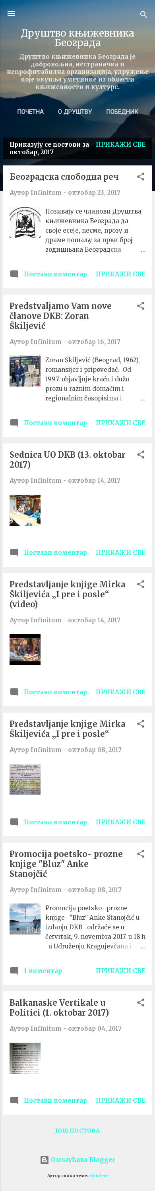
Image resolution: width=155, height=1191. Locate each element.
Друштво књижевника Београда (77, 38)
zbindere (98, 1175)
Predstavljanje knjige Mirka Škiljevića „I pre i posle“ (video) (67, 594)
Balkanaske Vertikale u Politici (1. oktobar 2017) (59, 1008)
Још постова (77, 1130)
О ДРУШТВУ (75, 111)
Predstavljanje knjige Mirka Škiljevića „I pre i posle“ (67, 729)
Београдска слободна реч (64, 177)
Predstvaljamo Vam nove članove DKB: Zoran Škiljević (61, 316)
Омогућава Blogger (82, 1160)
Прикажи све (120, 144)
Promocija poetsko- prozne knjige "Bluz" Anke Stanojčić (66, 864)
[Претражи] (144, 16)
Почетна (30, 111)
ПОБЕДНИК (122, 111)
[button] (140, 178)
